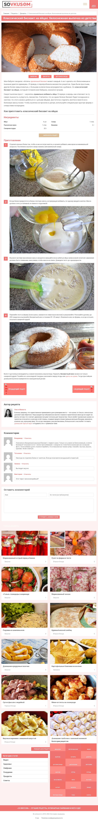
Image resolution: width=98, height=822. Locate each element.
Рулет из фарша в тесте (61, 558)
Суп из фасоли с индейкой (13, 702)
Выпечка (33, 76)
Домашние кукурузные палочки (16, 666)
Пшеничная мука (10, 125)
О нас (37, 818)
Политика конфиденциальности (52, 818)
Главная (6, 13)
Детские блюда (61, 76)
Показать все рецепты (42, 749)
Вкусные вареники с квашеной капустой (19, 738)
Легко (54, 69)
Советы (6, 780)
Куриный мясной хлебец (62, 630)
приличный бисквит (39, 81)
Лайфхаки (7, 768)
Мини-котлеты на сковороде (64, 702)
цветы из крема (71, 376)
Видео (6, 760)
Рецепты (14, 13)
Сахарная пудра (10, 128)
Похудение (7, 772)
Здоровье (7, 764)
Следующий (82, 389)
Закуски (7, 561)
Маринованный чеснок (61, 594)
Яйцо (6, 122)
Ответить (28, 438)
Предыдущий (16, 389)
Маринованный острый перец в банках (19, 558)
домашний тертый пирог (23, 423)
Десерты (23, 13)
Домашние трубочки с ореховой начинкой (69, 738)
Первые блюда (10, 706)
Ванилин (54, 125)
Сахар (53, 122)
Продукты (7, 776)
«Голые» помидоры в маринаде (16, 594)
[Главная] (17, 4)
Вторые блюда (58, 561)
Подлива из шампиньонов (13, 630)
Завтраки (56, 670)
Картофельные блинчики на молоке (67, 666)
